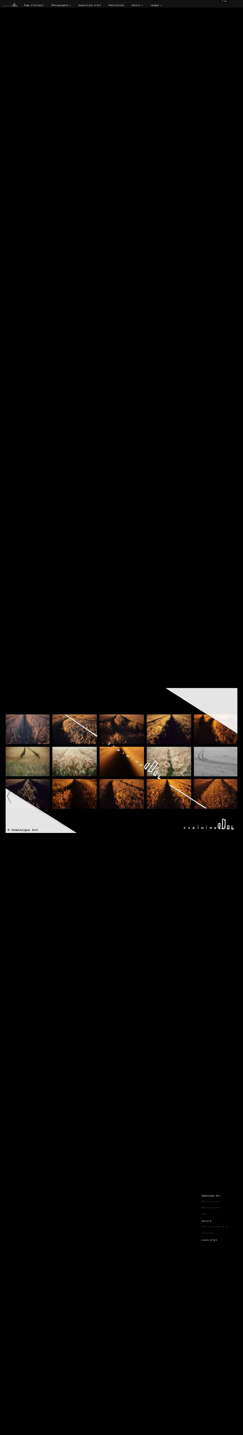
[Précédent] (9, 796)
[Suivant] (233, 796)
